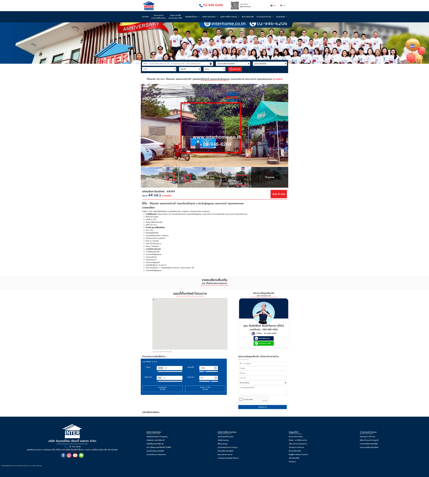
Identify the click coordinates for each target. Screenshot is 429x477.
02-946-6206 (270, 333)
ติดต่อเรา (292, 461)
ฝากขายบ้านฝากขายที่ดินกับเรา (158, 16)
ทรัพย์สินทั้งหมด (191, 16)
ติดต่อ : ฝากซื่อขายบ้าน (298, 440)
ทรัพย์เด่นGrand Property (156, 436)
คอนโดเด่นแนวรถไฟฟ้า (155, 451)
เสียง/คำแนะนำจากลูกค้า (369, 440)
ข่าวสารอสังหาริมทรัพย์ (369, 443)
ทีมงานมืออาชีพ (248, 16)
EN (284, 5)
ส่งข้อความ (262, 407)
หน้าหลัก (145, 16)
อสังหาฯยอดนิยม (209, 16)
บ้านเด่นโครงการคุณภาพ (156, 454)
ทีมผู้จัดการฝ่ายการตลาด (298, 454)
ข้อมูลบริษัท (281, 16)
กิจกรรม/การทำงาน (296, 447)
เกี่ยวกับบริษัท (294, 458)
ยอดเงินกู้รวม (162, 388)
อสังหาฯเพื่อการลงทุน (229, 16)
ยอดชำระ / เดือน (205, 388)
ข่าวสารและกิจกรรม (264, 16)
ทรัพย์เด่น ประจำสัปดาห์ (155, 440)
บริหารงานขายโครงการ (298, 443)
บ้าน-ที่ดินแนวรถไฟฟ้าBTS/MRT (158, 447)
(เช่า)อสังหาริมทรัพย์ (225, 451)
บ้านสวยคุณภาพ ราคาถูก (228, 447)
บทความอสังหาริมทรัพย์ (369, 447)
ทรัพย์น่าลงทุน (223, 440)
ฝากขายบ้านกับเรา (296, 436)
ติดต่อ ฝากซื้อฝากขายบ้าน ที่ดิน (175, 16)
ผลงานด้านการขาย (225, 454)
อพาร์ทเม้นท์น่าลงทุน (225, 436)
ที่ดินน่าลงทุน (223, 443)
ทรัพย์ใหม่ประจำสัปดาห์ (155, 443)
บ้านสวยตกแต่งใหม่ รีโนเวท (228, 458)
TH (274, 5)
